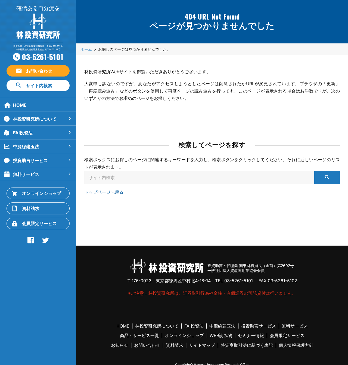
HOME (20, 105)
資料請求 (30, 208)
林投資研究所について (35, 119)
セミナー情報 (251, 335)
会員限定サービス (39, 223)
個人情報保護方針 (296, 345)
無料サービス (26, 174)
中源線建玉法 (26, 146)
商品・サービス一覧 (139, 335)
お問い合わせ (39, 71)
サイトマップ (202, 345)
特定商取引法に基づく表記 (247, 345)
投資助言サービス (30, 160)
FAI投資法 (23, 132)
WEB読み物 (221, 335)
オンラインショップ (41, 193)
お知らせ (119, 345)
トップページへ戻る (103, 192)
